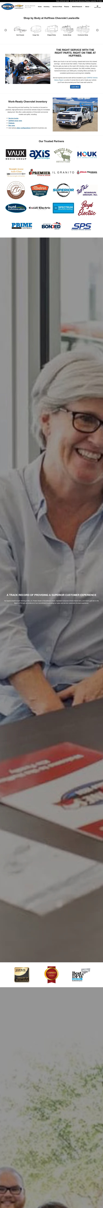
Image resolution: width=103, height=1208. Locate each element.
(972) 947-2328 (64, 1)
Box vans (11, 125)
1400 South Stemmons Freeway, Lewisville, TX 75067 (86, 1)
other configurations (23, 128)
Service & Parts (57, 6)
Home (40, 6)
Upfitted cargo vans (15, 121)
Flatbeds (11, 123)
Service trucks (13, 118)
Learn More (75, 87)
